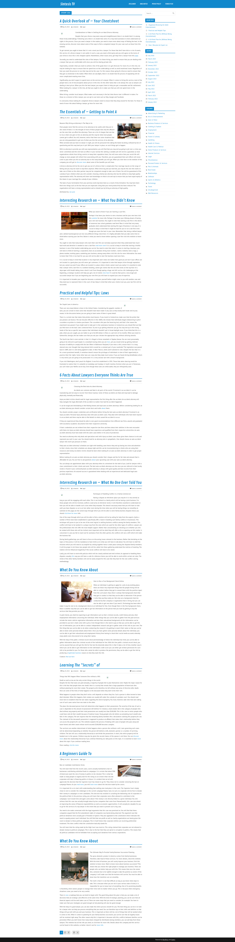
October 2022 (152, 72)
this (73, 556)
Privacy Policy (156, 4)
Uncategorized (153, 190)
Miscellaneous (153, 160)
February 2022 (153, 99)
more (139, 739)
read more (80, 784)
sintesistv (75, 27)
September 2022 (153, 75)
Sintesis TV (67, 4)
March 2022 (152, 95)
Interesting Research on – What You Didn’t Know (97, 200)
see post (72, 192)
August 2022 (152, 79)
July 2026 (151, 56)
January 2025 (152, 65)
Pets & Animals (153, 167)
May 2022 (151, 89)
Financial (151, 133)
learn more (94, 784)
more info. (100, 925)
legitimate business (74, 653)
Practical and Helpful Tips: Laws (84, 293)
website (94, 218)
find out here (70, 657)
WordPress (165, 940)
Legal (83, 27)
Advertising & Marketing (156, 113)
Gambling (151, 140)
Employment (152, 130)
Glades (173, 940)
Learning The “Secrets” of (80, 665)
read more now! (100, 245)
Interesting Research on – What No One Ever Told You (101, 482)
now (67, 895)
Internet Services (154, 153)
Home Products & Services (157, 150)
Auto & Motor (152, 120)
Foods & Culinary (154, 137)
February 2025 (153, 62)
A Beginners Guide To (76, 753)
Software (151, 177)
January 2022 (152, 102)
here (108, 342)
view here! (106, 273)
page (136, 56)
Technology (152, 183)
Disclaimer (132, 4)
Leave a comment (137, 27)
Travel (150, 187)
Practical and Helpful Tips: (157, 30)
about (103, 408)
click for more (74, 745)
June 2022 (151, 85)
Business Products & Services (158, 123)
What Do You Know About (79, 570)
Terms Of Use (169, 4)
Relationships (152, 173)
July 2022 (151, 82)
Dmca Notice (144, 4)
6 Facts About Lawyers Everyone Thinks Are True (96, 375)
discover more (81, 162)
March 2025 (152, 59)
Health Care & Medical (155, 147)
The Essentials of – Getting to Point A (88, 112)
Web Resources (153, 193)
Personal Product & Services (157, 163)
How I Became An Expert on (158, 45)
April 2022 (151, 92)
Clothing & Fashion (154, 127)
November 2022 (153, 69)
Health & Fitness (153, 143)
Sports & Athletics (154, 180)
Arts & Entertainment (155, 117)
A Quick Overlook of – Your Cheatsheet (89, 21)
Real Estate (152, 170)
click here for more (71, 513)
